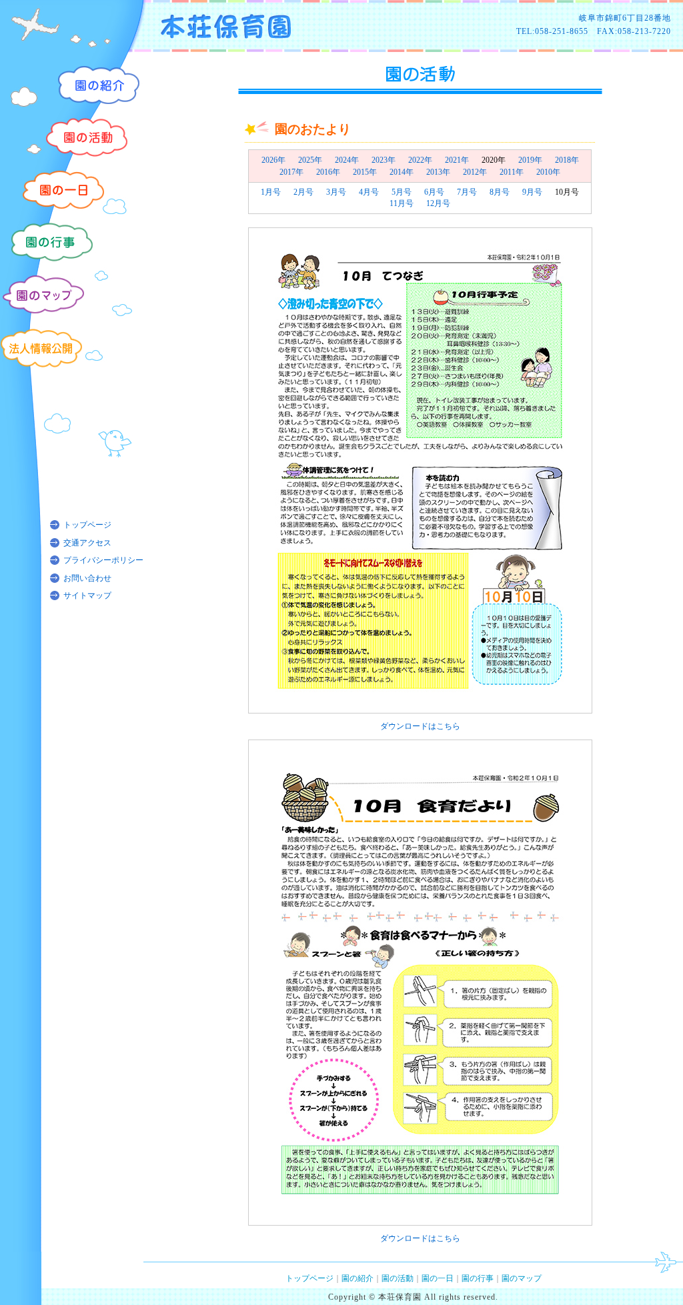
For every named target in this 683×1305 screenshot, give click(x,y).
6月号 (434, 192)
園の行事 (478, 1278)
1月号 (271, 192)
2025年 (310, 160)
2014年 (402, 172)
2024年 (347, 160)
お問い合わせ (87, 578)
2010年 (548, 172)
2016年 (328, 172)
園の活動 (398, 1278)
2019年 (530, 160)
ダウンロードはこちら (420, 726)
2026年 (273, 160)
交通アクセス (87, 542)
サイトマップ (87, 595)
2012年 (475, 172)
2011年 (512, 172)
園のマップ (522, 1278)
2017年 (291, 172)
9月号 (532, 192)
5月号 (402, 192)
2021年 (457, 160)
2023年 (384, 160)
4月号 (369, 192)
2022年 (420, 160)
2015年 (365, 172)
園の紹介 (358, 1278)
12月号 (438, 203)
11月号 (402, 203)
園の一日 (438, 1278)
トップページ (87, 524)
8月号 (500, 192)
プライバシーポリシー (103, 560)
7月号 (467, 192)
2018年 (567, 160)
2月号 (303, 192)
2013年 (438, 172)
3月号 (336, 192)
